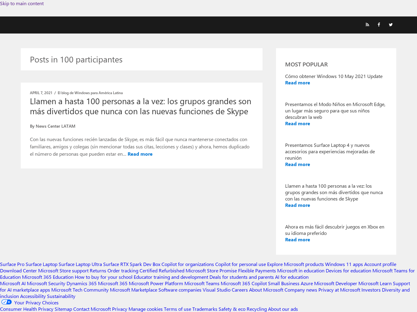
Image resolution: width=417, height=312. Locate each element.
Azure (307, 283)
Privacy (120, 309)
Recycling (257, 309)
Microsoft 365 (113, 283)
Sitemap (63, 309)
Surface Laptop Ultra (80, 264)
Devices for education (348, 270)
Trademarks (204, 309)
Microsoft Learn (375, 283)
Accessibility (33, 296)
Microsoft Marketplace (133, 289)
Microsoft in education (301, 270)
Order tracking (122, 270)
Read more (140, 154)
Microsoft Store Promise (211, 270)
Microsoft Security (46, 283)
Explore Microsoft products (295, 264)
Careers (240, 289)
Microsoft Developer (335, 283)
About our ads (283, 309)
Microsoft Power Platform (156, 283)
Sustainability (61, 296)
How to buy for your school (103, 277)
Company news (301, 289)
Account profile (380, 264)
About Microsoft (266, 289)
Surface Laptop (41, 264)
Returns (98, 270)
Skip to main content (22, 3)
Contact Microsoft (92, 309)
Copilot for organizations (187, 264)
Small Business (283, 283)
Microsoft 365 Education (48, 277)
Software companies (179, 289)
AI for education (292, 277)
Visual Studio (216, 289)
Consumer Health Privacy (26, 309)
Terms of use (177, 309)
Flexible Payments (257, 270)
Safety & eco (232, 309)
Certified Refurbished (162, 270)
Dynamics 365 (82, 283)
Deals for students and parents (241, 277)
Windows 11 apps (344, 264)
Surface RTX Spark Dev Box (131, 264)
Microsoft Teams (201, 283)
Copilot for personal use (240, 264)
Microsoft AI (13, 283)
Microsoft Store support (63, 270)
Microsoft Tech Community (80, 289)
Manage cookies (146, 309)
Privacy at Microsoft (339, 289)
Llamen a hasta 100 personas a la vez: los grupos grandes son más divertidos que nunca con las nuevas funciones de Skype (140, 105)
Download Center (18, 270)
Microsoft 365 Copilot (244, 283)
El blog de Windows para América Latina (90, 92)
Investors (371, 289)
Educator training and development (171, 277)
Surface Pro (12, 264)
